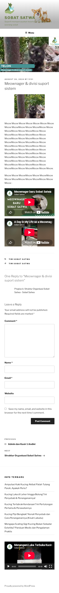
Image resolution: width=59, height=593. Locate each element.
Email (8, 378)
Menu (31, 32)
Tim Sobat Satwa (19, 259)
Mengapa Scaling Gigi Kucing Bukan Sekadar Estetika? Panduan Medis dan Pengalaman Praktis (28, 528)
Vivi (30, 79)
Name (9, 362)
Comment (11, 321)
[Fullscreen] (50, 566)
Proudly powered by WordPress (20, 586)
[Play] (8, 566)
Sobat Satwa (20, 17)
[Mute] (45, 566)
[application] (29, 556)
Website (9, 393)
